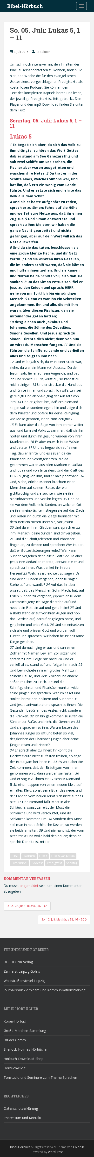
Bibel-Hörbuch (25, 6)
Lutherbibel (19, 863)
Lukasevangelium (63, 856)
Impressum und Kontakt (22, 1117)
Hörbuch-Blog (14, 1068)
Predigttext (54, 863)
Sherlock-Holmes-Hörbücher (26, 1049)
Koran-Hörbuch (15, 1021)
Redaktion (43, 51)
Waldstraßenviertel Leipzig (24, 980)
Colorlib (78, 1147)
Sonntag (71, 863)
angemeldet (29, 885)
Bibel (15, 856)
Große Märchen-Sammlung (25, 1030)
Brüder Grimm (15, 1040)
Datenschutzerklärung (21, 1108)
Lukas (43, 856)
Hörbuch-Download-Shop (23, 1058)
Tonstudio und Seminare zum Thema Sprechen (40, 1077)
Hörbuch (29, 856)
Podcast (37, 863)
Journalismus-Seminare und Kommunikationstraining (44, 990)
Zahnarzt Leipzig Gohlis (22, 971)
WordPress (55, 1152)
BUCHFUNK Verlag (18, 962)
